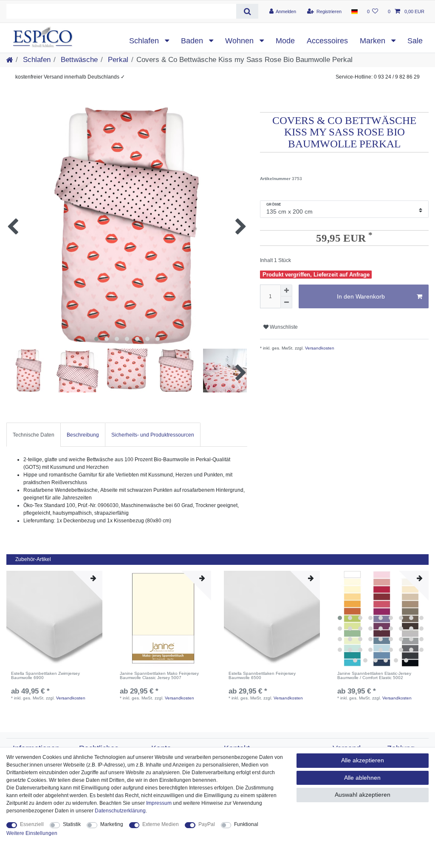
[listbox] (381, 619)
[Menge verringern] (286, 302)
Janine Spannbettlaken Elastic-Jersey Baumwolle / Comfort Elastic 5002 (374, 675)
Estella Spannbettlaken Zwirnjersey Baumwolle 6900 (45, 675)
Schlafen (145, 41)
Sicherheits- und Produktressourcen (152, 435)
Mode (285, 41)
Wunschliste (283, 327)
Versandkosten (319, 348)
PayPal (206, 824)
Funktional (246, 824)
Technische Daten (33, 435)
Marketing (111, 824)
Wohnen (240, 41)
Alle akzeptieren (362, 760)
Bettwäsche (78, 60)
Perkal (117, 60)
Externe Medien (160, 824)
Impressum (159, 803)
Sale (415, 41)
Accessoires (327, 41)
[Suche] (247, 11)
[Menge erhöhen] (286, 290)
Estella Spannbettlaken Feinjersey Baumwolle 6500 (262, 675)
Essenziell (32, 824)
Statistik (72, 824)
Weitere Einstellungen (31, 833)
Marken (373, 41)
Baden (193, 41)
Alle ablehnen (362, 777)
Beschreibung (83, 435)
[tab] (33, 434)
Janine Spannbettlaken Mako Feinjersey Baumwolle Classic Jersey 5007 (159, 675)
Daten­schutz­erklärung (120, 811)
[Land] (354, 11)
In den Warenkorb (361, 296)
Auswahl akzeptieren (362, 794)
